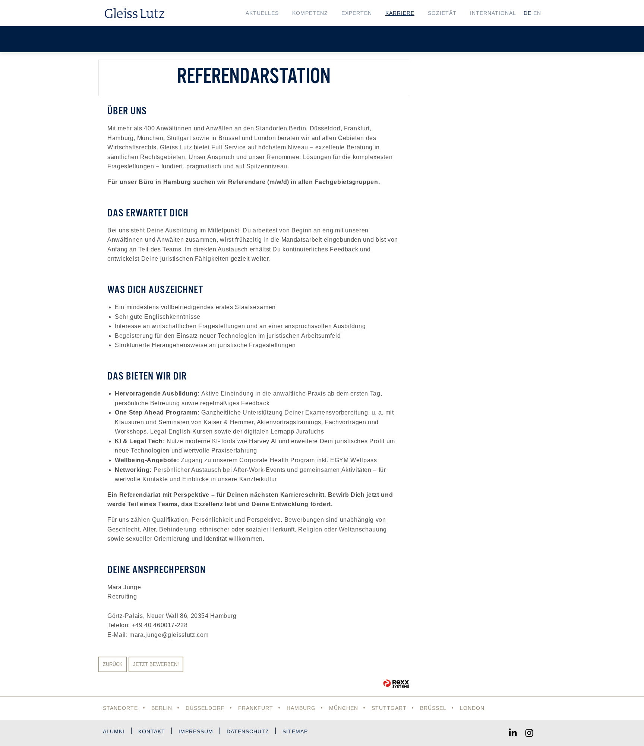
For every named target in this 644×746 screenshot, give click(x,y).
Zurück (113, 664)
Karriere (399, 13)
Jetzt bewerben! (156, 664)
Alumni (114, 731)
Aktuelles (262, 13)
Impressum (196, 731)
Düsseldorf (205, 708)
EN (537, 13)
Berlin (161, 708)
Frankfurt (255, 708)
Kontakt (151, 731)
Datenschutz (248, 731)
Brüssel (433, 708)
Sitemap (295, 731)
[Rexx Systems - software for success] (396, 683)
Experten (356, 13)
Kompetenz (310, 13)
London (472, 708)
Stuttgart (389, 708)
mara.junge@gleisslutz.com (169, 635)
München (343, 708)
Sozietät (442, 13)
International (493, 13)
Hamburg (301, 708)
